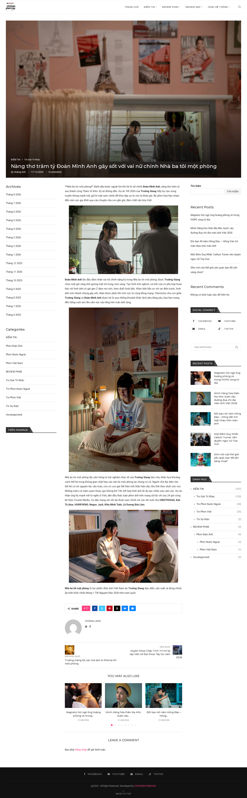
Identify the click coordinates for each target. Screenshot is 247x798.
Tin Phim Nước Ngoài (218, 504)
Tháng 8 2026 (13, 194)
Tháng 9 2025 (13, 289)
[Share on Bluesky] (125, 608)
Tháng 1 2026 (13, 254)
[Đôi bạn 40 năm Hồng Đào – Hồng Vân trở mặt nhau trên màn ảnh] (163, 695)
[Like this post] (87, 608)
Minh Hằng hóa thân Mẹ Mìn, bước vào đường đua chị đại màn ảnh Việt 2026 (226, 398)
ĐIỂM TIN (149, 7)
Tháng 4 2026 (13, 228)
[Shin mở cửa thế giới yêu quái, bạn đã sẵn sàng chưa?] (201, 459)
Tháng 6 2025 (13, 314)
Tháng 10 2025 (14, 280)
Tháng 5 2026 (13, 220)
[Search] (239, 7)
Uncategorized (217, 557)
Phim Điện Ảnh (218, 534)
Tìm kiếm (196, 185)
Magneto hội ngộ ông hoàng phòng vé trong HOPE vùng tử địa (227, 377)
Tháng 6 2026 (13, 211)
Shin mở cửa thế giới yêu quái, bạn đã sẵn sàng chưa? (226, 457)
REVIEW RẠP (193, 7)
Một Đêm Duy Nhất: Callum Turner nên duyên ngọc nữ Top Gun (226, 439)
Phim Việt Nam (220, 549)
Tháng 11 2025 (14, 271)
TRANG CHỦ (132, 7)
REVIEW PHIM (170, 7)
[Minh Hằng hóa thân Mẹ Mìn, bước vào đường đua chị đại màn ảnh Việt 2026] (123, 695)
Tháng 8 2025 (13, 297)
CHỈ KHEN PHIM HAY (145, 786)
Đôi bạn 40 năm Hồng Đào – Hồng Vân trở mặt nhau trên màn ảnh (227, 418)
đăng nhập (81, 749)
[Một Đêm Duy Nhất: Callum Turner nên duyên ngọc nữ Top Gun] (201, 439)
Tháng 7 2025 (13, 306)
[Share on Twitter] (102, 608)
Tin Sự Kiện (218, 519)
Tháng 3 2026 (13, 237)
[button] (69, 704)
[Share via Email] (132, 608)
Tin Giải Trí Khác (218, 496)
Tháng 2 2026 (13, 246)
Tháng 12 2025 (14, 263)
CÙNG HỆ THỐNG (218, 7)
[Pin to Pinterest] (110, 608)
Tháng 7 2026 (13, 203)
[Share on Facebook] (94, 608)
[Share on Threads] (117, 608)
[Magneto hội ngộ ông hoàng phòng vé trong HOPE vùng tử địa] (83, 695)
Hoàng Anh (20, 172)
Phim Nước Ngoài (220, 542)
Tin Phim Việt (218, 511)
